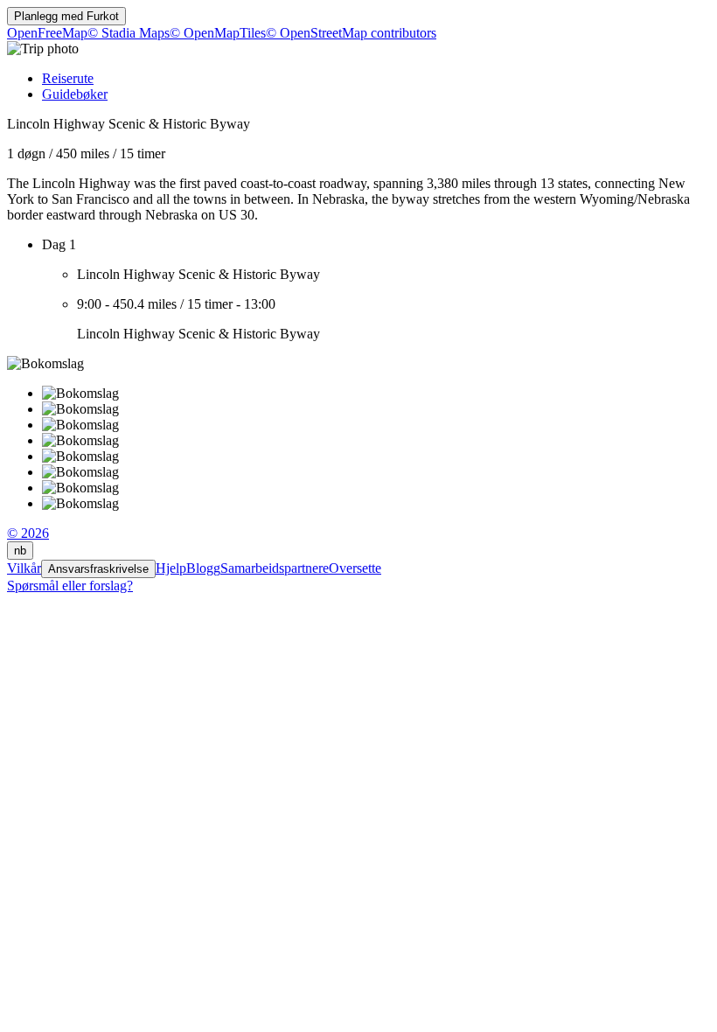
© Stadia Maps (128, 32)
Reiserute (68, 78)
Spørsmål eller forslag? (70, 585)
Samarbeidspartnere (274, 568)
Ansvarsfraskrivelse (98, 568)
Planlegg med (66, 16)
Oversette (355, 568)
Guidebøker (75, 94)
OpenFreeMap (47, 32)
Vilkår (24, 568)
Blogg (203, 568)
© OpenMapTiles (218, 32)
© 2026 (28, 533)
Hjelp (171, 568)
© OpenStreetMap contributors (351, 32)
